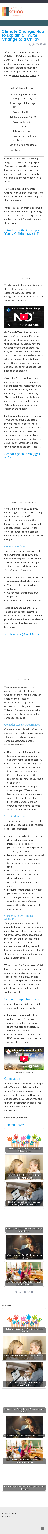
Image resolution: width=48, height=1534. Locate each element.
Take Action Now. (22, 131)
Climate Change (16, 60)
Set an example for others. (23, 144)
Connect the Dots (22, 112)
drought (24, 75)
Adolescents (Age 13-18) (23, 117)
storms (15, 75)
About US (9, 1516)
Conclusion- (16, 149)
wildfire (33, 71)
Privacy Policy (11, 1513)
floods (33, 75)
